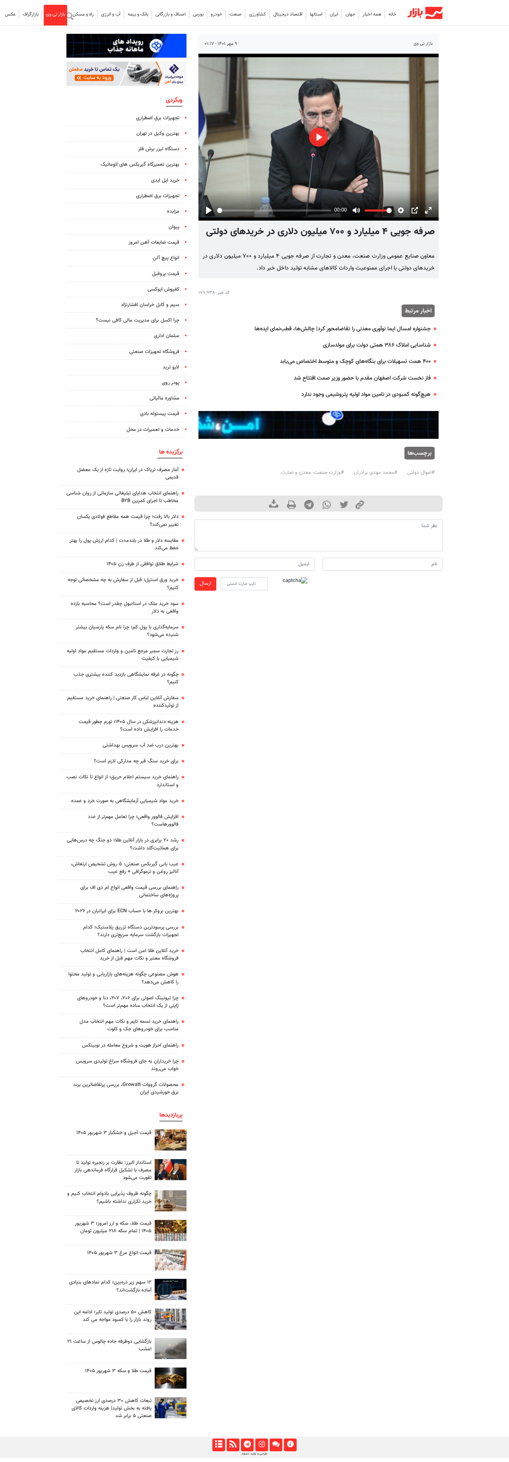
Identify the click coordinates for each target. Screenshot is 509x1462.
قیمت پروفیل (165, 274)
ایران (334, 14)
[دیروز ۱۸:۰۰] (171, 1407)
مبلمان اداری (166, 336)
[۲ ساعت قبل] (171, 1200)
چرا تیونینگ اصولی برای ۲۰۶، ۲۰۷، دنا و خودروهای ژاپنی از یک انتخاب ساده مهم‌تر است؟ (128, 1002)
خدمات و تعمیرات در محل (152, 430)
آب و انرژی (110, 14)
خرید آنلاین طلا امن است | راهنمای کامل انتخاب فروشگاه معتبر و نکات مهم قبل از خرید (129, 954)
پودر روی (170, 383)
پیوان (174, 227)
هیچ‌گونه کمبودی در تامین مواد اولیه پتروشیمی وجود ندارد (366, 394)
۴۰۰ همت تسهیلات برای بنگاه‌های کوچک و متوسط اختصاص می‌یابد (355, 361)
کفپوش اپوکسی (163, 289)
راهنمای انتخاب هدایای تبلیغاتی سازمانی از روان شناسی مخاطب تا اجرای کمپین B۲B (122, 497)
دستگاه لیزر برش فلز (158, 149)
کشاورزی (257, 14)
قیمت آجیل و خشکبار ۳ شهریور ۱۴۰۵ (114, 1133)
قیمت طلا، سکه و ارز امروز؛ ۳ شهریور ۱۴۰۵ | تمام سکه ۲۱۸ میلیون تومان (113, 1227)
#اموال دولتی (421, 473)
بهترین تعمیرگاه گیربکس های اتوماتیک (140, 165)
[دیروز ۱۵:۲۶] (171, 1289)
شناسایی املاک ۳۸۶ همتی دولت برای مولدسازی (377, 345)
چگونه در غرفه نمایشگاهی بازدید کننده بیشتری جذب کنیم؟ (126, 678)
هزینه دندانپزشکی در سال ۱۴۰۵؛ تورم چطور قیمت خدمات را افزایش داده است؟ (129, 725)
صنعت (235, 14)
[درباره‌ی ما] (290, 1444)
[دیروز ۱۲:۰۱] (171, 1319)
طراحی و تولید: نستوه (254, 1453)
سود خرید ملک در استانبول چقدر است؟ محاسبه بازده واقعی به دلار (125, 607)
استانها (316, 14)
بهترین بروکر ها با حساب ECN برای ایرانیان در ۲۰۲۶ (127, 911)
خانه (392, 14)
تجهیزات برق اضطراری (157, 118)
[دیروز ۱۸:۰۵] (171, 1169)
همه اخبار (372, 14)
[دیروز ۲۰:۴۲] (171, 1348)
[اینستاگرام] (261, 1444)
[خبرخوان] (233, 1444)
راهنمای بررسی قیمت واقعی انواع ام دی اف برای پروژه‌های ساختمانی (129, 891)
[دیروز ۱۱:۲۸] (171, 1377)
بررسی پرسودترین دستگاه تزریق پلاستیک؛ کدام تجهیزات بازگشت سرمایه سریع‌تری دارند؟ (131, 931)
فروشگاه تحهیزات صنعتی (154, 352)
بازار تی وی (55, 14)
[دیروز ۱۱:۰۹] (171, 1139)
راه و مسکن (83, 14)
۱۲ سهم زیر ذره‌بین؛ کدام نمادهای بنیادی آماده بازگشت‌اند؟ (110, 1286)
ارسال (205, 584)
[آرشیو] (218, 1444)
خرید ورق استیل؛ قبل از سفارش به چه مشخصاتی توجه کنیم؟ (123, 583)
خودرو (216, 14)
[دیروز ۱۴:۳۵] (171, 1230)
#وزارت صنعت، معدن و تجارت (312, 473)
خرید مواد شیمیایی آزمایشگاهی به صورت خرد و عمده (125, 801)
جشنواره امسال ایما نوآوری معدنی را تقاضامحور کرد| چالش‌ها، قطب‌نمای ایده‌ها (342, 329)
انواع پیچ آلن (166, 258)
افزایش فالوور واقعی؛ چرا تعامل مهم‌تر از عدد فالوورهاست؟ (133, 820)
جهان (351, 14)
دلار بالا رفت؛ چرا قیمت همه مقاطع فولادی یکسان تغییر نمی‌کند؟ (128, 520)
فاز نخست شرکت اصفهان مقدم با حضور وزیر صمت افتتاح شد (362, 378)
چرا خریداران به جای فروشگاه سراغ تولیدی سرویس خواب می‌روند (127, 1065)
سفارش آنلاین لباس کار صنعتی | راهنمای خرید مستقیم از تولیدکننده (123, 702)
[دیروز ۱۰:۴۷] (171, 1259)
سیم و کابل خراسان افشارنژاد (150, 305)
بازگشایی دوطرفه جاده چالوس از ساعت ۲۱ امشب (109, 1345)
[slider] (274, 210)
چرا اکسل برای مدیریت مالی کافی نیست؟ (137, 320)
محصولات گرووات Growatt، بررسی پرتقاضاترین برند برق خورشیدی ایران (126, 1088)
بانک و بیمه (138, 14)
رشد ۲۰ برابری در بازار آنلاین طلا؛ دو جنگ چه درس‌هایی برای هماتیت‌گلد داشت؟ (123, 844)
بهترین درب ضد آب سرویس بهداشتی (141, 745)
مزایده (173, 211)
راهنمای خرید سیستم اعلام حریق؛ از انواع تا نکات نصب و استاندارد (122, 781)
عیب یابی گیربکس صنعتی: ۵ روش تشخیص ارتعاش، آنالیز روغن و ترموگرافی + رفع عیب (125, 868)
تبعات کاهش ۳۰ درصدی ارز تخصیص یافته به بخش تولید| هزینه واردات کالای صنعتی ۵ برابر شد (112, 1408)
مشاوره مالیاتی (164, 398)
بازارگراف (31, 14)
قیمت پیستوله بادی (159, 414)
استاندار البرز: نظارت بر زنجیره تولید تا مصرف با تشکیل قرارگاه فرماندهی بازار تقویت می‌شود (113, 1170)
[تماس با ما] (276, 1444)
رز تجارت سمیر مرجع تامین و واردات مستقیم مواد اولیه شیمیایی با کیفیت (123, 655)
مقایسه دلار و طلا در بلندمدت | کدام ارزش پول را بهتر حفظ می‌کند (124, 544)
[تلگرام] (247, 1444)
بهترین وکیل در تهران (157, 134)
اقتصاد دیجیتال (288, 14)
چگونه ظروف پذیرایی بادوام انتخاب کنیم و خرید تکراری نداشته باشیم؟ (109, 1197)
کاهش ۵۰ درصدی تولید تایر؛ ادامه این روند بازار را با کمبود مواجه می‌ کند (113, 1316)
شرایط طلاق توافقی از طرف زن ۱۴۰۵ (143, 564)
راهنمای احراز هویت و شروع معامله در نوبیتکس (130, 1045)
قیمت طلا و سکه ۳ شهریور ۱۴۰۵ (118, 1371)
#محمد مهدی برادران (375, 473)
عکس (10, 14)
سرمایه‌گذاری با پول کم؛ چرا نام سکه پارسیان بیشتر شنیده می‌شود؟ (127, 631)
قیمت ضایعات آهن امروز (153, 242)
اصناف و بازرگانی (170, 14)
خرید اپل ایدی (165, 180)
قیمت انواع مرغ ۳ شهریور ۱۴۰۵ (119, 1253)
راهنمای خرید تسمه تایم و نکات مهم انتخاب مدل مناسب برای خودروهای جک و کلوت (129, 1025)
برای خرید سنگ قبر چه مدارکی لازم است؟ (136, 761)
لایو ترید (171, 367)
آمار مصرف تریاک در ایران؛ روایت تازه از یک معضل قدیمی (128, 473)
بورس (198, 14)
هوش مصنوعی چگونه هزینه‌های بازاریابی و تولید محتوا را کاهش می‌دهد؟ (123, 978)
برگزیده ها (171, 452)
